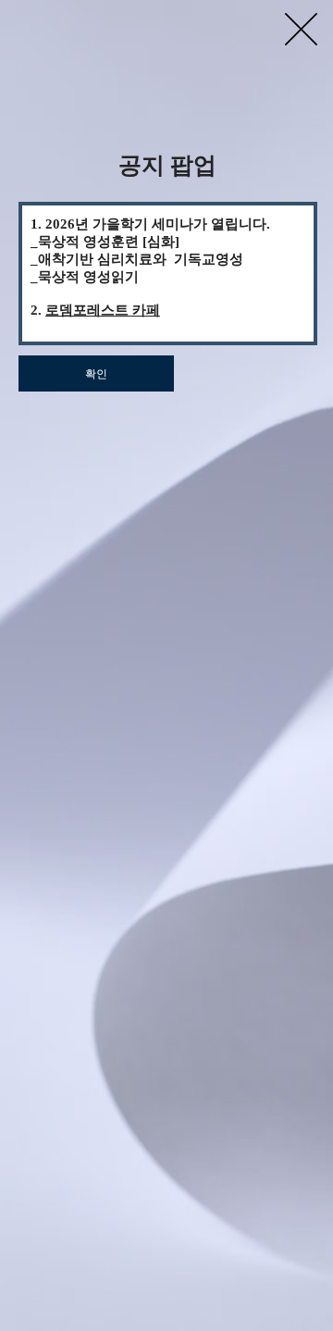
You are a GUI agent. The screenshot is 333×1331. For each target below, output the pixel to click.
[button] (301, 29)
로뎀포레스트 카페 (102, 310)
